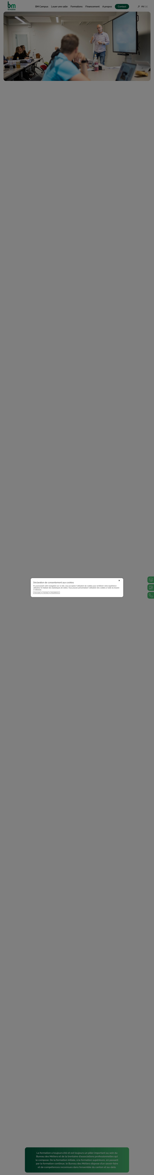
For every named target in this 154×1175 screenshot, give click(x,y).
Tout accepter (37, 592)
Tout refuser (45, 592)
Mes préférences (55, 592)
